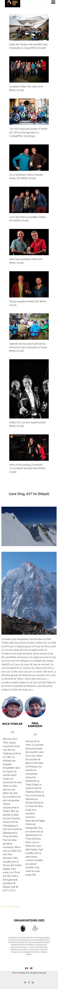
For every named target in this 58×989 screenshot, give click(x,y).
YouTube (32, 983)
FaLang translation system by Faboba (10, 906)
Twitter (25, 983)
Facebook (29, 983)
